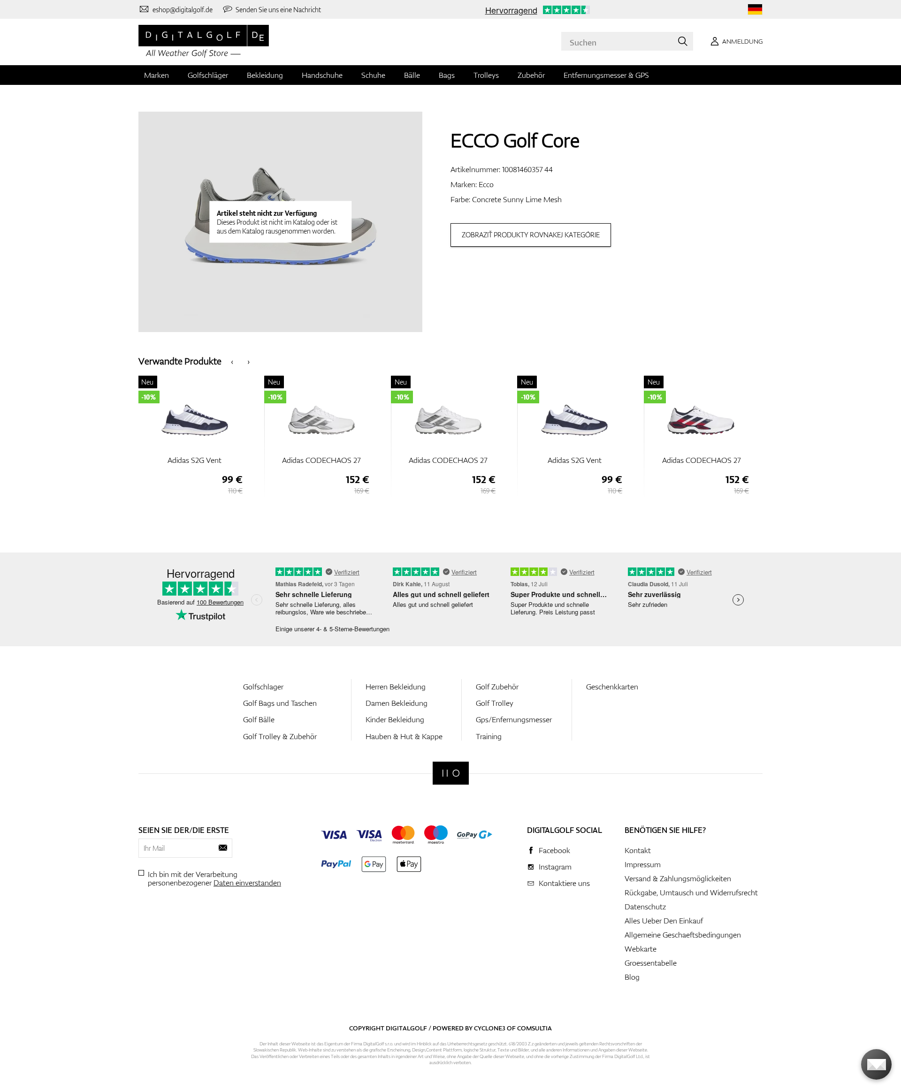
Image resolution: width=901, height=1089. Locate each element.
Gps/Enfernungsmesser (514, 719)
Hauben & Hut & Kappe (404, 736)
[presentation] (232, 361)
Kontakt (638, 850)
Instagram (555, 867)
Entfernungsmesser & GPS (606, 75)
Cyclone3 (489, 1028)
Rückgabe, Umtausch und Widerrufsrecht (691, 892)
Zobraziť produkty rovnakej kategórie (531, 234)
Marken (156, 75)
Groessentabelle (651, 963)
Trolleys (486, 75)
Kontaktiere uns (564, 883)
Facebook (554, 850)
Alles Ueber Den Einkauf (664, 920)
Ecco (486, 184)
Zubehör (531, 75)
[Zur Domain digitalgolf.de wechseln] (755, 9)
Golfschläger (208, 75)
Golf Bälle (259, 719)
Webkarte (641, 949)
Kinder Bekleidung (395, 719)
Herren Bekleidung (396, 686)
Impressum (643, 864)
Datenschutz (645, 906)
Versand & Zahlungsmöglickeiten (678, 878)
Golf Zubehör (497, 686)
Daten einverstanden (247, 882)
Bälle (412, 75)
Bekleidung (265, 75)
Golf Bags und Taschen (280, 703)
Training (489, 736)
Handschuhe (322, 75)
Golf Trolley (494, 703)
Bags (447, 75)
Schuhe (373, 75)
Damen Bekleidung (397, 703)
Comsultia (534, 1028)
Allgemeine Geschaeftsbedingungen (683, 935)
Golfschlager (263, 686)
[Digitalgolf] (451, 773)
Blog (632, 977)
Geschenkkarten (612, 686)
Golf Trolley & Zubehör (280, 736)
